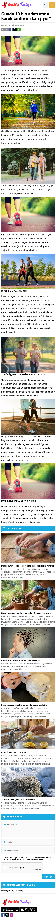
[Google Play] (10, 910)
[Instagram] (11, 915)
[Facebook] (3, 915)
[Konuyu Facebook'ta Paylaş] (11, 29)
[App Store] (28, 910)
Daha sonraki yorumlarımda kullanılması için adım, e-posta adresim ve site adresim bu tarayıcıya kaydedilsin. (28, 858)
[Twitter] (7, 915)
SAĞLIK (7, 25)
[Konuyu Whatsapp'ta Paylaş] (19, 29)
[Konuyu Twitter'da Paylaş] (15, 29)
